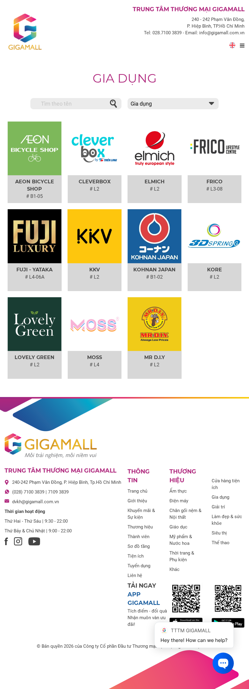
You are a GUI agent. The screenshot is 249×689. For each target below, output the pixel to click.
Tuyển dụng (139, 566)
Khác (174, 569)
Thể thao (221, 542)
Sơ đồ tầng (139, 546)
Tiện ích (136, 556)
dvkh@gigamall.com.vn (35, 501)
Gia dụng (125, 78)
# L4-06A (34, 277)
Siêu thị (219, 533)
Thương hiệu (140, 527)
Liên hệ (135, 575)
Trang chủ (137, 491)
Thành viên (138, 536)
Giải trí (218, 507)
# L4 (94, 365)
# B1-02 (154, 277)
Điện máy (178, 501)
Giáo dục (178, 527)
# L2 (94, 189)
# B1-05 (34, 196)
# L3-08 (214, 189)
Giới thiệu (137, 501)
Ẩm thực (178, 491)
